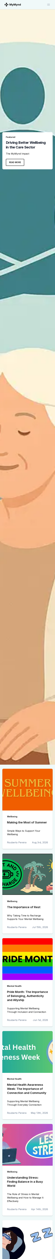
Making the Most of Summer (27, 822)
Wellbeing (12, 816)
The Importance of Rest (23, 907)
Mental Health (14, 986)
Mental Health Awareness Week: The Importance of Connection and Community (26, 1089)
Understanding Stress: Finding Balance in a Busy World (25, 1181)
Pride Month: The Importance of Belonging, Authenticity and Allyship (27, 996)
